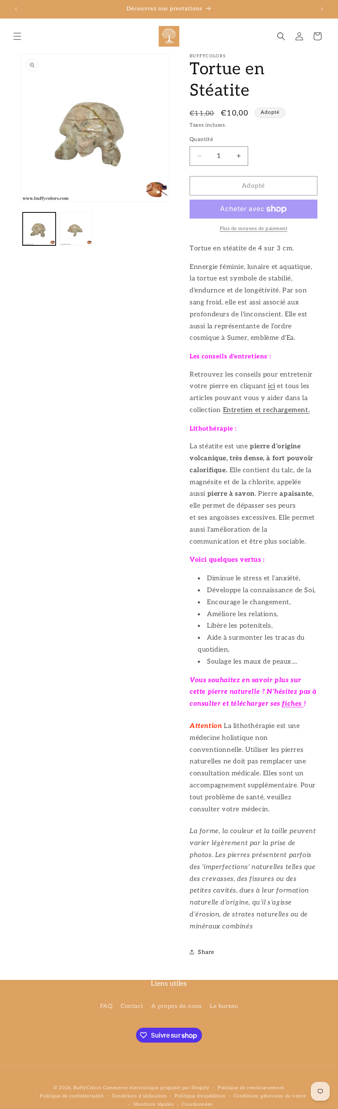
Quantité (201, 139)
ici (271, 386)
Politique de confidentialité (72, 1096)
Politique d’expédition (200, 1096)
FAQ (106, 1006)
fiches (292, 704)
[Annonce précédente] (16, 9)
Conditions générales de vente (270, 1096)
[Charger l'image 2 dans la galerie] (76, 228)
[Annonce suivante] (322, 9)
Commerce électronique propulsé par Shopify (156, 1087)
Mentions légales (154, 1104)
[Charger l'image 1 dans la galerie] (39, 228)
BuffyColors (87, 1087)
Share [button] (206, 952)
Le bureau (224, 1006)
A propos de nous (176, 1006)
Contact (132, 1006)
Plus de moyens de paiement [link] (253, 229)
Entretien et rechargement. (266, 410)
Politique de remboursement (251, 1087)
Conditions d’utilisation (139, 1096)
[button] (17, 36)
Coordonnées (197, 1104)
